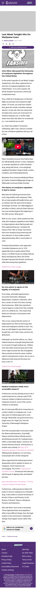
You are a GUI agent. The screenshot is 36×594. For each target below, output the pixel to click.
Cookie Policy (6, 563)
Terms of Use (27, 560)
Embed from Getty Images (11, 267)
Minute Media (10, 574)
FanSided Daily (6, 556)
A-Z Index (25, 566)
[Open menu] (3, 3)
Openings (25, 549)
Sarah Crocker (8, 40)
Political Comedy (12, 536)
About (3, 549)
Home (3, 536)
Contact (4, 553)
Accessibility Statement (10, 566)
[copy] (13, 44)
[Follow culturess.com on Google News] (31, 528)
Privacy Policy (6, 560)
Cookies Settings (7, 570)
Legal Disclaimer (28, 563)
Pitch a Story (26, 556)
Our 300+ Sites (27, 553)
